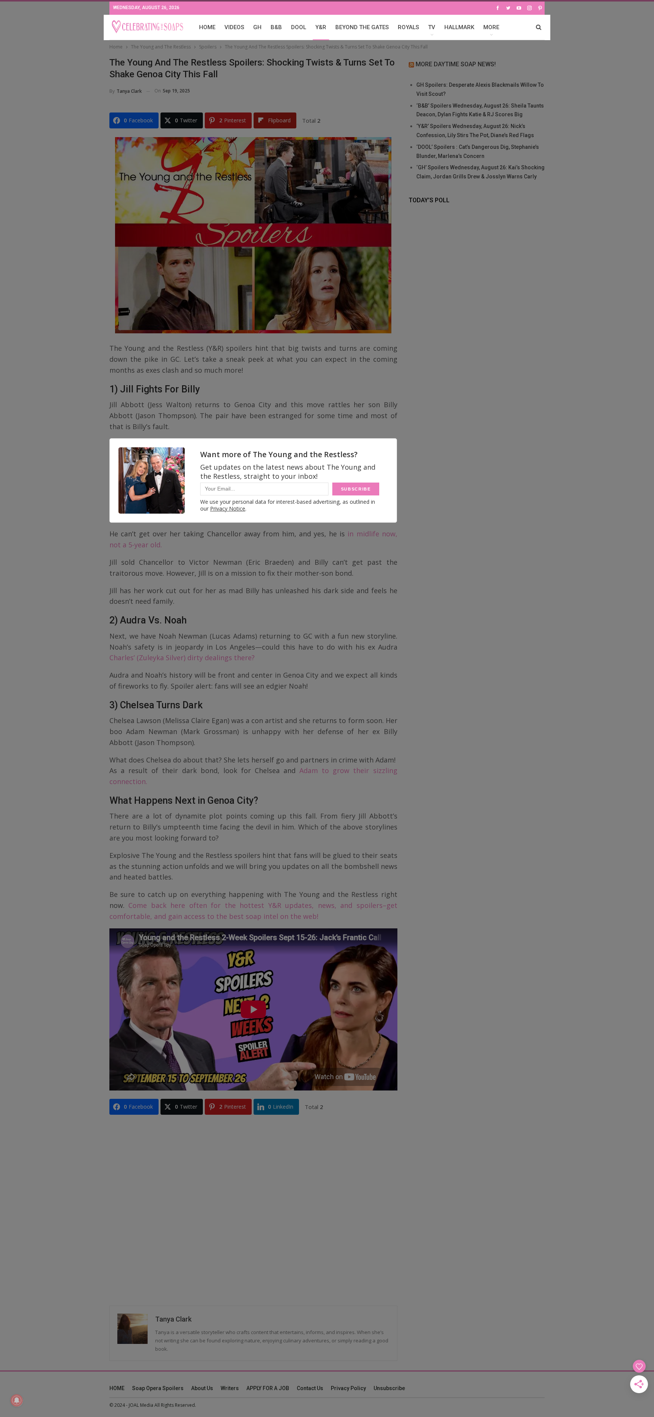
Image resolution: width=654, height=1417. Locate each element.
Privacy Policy (348, 1388)
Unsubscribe (389, 1388)
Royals (408, 27)
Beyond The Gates (362, 27)
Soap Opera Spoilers (158, 1388)
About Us (202, 1388)
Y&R (320, 27)
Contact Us (310, 1388)
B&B (276, 27)
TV (431, 27)
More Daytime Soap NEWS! (456, 64)
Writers (230, 1388)
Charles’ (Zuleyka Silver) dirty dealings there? (182, 657)
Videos (234, 27)
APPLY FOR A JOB (267, 1388)
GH (257, 27)
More (491, 27)
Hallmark (459, 27)
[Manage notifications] (17, 1400)
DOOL (298, 27)
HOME (207, 27)
